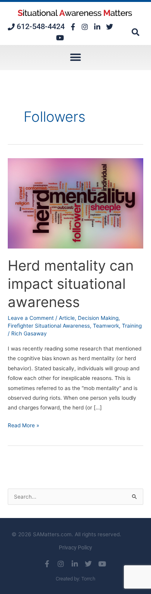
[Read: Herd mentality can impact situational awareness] (75, 203)
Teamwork (106, 326)
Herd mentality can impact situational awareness (71, 284)
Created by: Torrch (75, 579)
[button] (135, 32)
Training (132, 326)
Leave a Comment (31, 318)
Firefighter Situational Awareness (49, 326)
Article (67, 318)
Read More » (23, 424)
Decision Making (98, 318)
